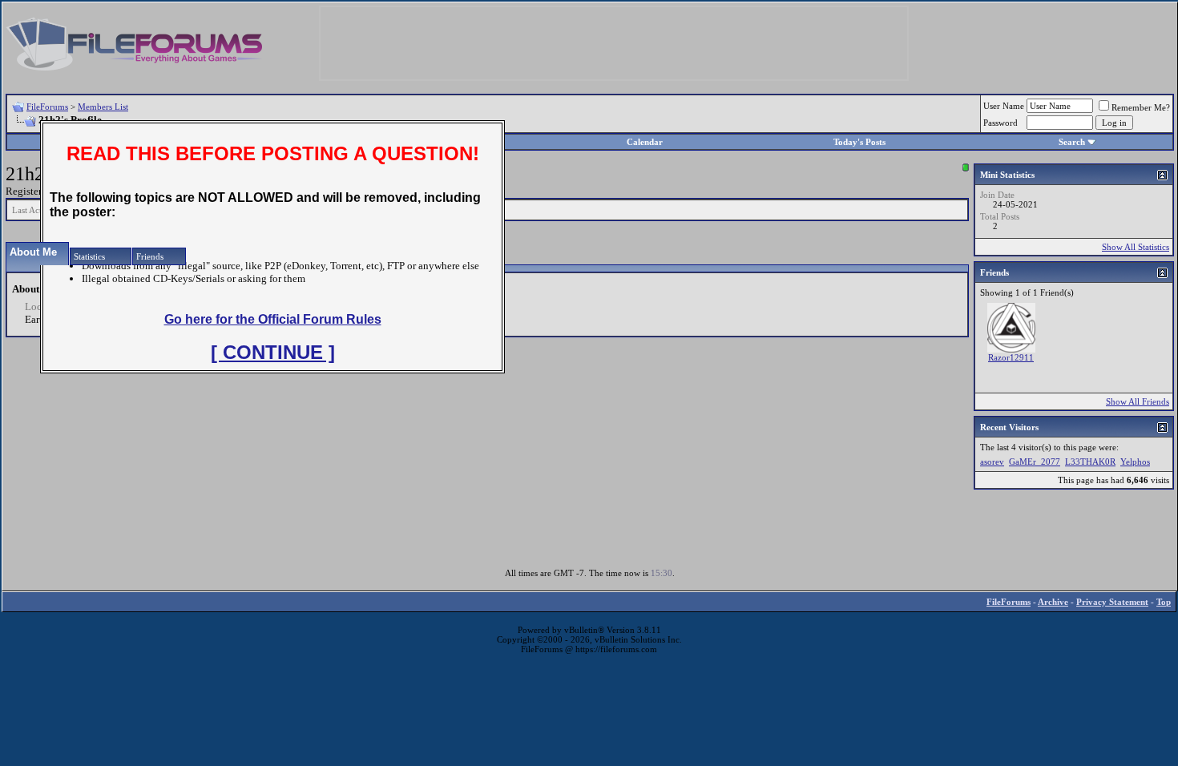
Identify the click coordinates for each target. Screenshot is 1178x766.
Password (1000, 122)
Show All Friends (1137, 401)
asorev (992, 461)
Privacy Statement (1112, 602)
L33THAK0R (1090, 461)
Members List (103, 106)
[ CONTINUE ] (273, 352)
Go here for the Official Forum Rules (272, 319)
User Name (1003, 106)
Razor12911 (1011, 357)
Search (1072, 142)
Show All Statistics (1135, 247)
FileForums (47, 106)
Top (1163, 602)
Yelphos (1135, 461)
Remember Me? (1140, 107)
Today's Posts (859, 142)
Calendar (645, 142)
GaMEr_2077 (1034, 461)
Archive (1053, 602)
